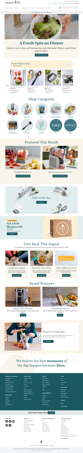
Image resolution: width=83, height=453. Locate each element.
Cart (43, 420)
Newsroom (26, 422)
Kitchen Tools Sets (27, 399)
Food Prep (26, 386)
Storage (25, 395)
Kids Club (63, 391)
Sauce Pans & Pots (9, 387)
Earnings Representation (56, 448)
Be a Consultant (45, 426)
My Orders (60, 3)
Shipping (62, 424)
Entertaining (8, 395)
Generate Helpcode (65, 438)
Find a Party (44, 424)
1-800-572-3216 (64, 432)
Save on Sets (63, 382)
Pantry (44, 376)
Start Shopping (66, 275)
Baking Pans (7, 380)
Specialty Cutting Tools (28, 393)
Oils (43, 387)
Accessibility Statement (31, 448)
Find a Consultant (45, 428)
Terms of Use (23, 448)
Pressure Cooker (45, 404)
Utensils (25, 397)
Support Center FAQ (65, 428)
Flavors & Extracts (46, 384)
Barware (7, 397)
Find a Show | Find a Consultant (71, 1)
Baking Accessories (28, 378)
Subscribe (51, 412)
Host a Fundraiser (17, 275)
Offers (62, 380)
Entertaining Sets (8, 404)
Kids (25, 387)
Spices (43, 389)
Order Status (63, 420)
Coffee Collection (64, 393)
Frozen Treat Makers (46, 400)
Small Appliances (46, 393)
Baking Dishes (8, 378)
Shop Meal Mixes (41, 275)
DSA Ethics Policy (27, 428)
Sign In (49, 3)
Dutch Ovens (8, 384)
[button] (77, 37)
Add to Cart (13, 92)
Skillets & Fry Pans (9, 389)
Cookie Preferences (65, 448)
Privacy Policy (16, 448)
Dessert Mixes (45, 380)
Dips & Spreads (45, 382)
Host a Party (44, 422)
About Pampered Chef (28, 420)
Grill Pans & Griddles (9, 386)
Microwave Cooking (28, 389)
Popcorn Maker (45, 402)
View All (68, 64)
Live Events (64, 406)
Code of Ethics (27, 426)
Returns (62, 422)
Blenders (44, 397)
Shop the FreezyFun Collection (60, 176)
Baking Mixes (45, 378)
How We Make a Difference (29, 424)
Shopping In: (73, 3)
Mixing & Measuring (28, 391)
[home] (41, 442)
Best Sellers (63, 395)
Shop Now (41, 202)
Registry (64, 3)
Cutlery (25, 384)
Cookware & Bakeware (11, 376)
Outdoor (7, 398)
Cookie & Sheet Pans (9, 382)
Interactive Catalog (64, 397)
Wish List (68, 3)
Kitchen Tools (27, 376)
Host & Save (12, 233)
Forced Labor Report (46, 448)
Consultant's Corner (46, 430)
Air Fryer (44, 395)
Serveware (7, 400)
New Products (64, 389)
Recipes (63, 400)
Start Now (48, 341)
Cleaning (25, 380)
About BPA (39, 448)
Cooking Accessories (28, 382)
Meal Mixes (44, 386)
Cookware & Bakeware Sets (11, 391)
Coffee (43, 398)
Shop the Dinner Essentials (41, 55)
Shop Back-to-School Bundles (23, 176)
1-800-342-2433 (64, 430)
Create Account (54, 3)
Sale (62, 378)
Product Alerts (64, 426)
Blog (62, 403)
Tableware (7, 402)
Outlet (62, 384)
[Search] (76, 7)
